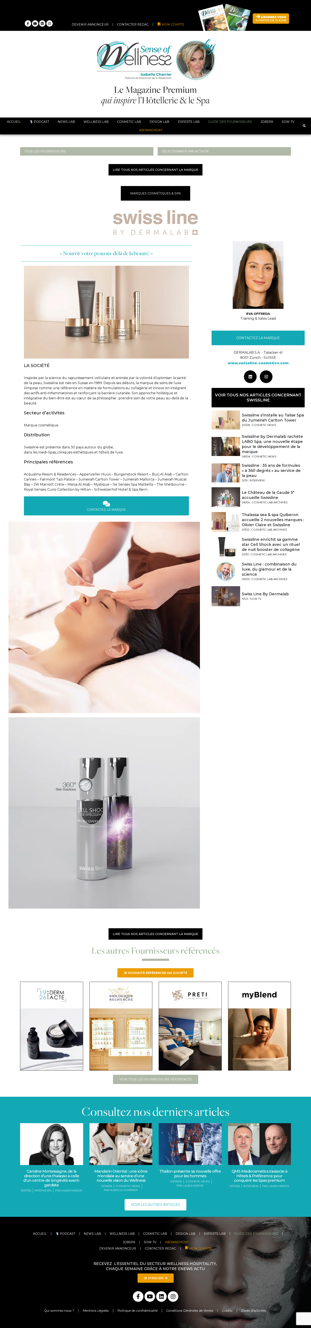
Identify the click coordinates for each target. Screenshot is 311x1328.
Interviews (43, 1190)
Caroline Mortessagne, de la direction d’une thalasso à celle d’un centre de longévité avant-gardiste (51, 1178)
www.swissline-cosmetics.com (258, 363)
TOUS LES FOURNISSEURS (45, 151)
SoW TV (288, 122)
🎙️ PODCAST (39, 122)
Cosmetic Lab (129, 122)
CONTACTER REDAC (133, 24)
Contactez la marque (258, 338)
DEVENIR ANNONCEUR (90, 24)
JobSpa (267, 122)
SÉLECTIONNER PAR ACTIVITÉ (185, 151)
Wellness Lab (96, 122)
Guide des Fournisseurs (230, 122)
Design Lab (159, 122)
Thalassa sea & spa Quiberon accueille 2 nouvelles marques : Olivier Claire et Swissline (273, 519)
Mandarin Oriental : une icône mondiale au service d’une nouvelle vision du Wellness (120, 1176)
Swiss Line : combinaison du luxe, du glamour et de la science (269, 569)
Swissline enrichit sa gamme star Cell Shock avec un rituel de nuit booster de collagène (271, 544)
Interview (251, 1186)
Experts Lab (189, 122)
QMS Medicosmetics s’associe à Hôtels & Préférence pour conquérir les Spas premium (259, 1176)
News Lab (66, 122)
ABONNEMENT (150, 130)
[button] (304, 126)
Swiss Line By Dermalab (265, 594)
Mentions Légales (96, 1311)
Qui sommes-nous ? (59, 1311)
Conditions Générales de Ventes (189, 1311)
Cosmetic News (128, 1186)
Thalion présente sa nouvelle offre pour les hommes (190, 1173)
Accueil (14, 122)
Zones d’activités (254, 1311)
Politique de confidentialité (137, 1311)
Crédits (227, 1311)
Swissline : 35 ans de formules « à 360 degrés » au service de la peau (271, 470)
